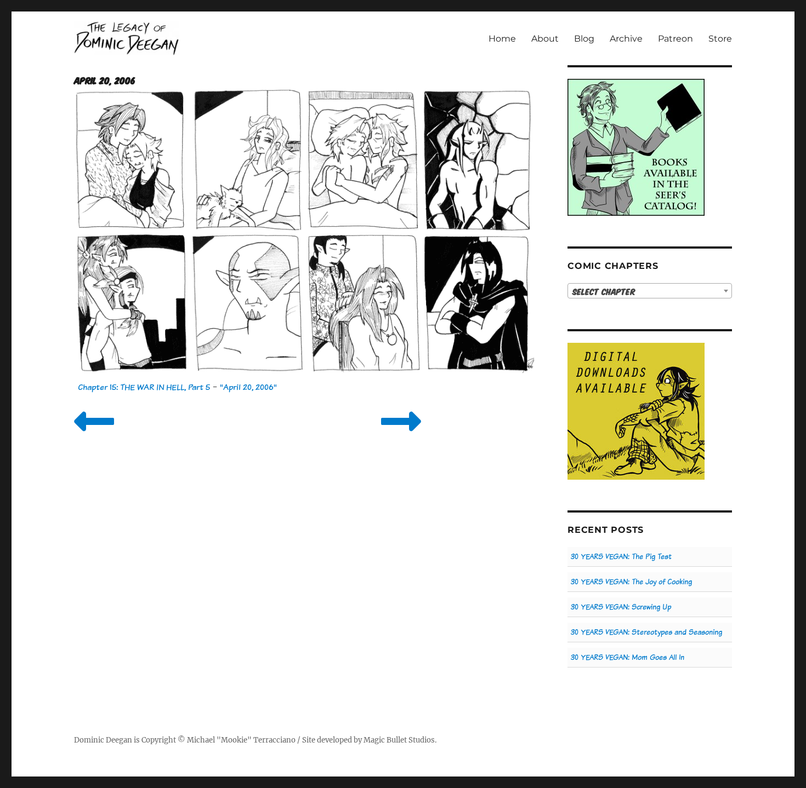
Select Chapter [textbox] (603, 291)
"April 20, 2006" (248, 387)
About (545, 38)
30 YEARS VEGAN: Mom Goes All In (627, 657)
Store (720, 38)
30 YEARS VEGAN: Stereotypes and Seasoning (646, 632)
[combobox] (649, 290)
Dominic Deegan (103, 740)
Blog (584, 38)
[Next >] (401, 435)
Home (502, 38)
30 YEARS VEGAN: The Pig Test (621, 556)
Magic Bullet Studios (399, 740)
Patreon (675, 38)
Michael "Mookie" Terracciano (241, 740)
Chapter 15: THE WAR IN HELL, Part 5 (144, 387)
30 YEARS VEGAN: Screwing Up (621, 607)
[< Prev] (94, 435)
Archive (626, 38)
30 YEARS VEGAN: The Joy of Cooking (631, 582)
